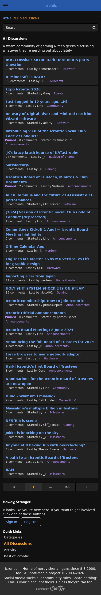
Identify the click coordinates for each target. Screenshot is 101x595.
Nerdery (51, 250)
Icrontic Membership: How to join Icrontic (45, 301)
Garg (46, 93)
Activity (10, 550)
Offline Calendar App (25, 246)
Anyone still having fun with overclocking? (45, 445)
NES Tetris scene (21, 421)
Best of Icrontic (16, 556)
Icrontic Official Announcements (36, 313)
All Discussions (18, 543)
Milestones (57, 412)
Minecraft (56, 81)
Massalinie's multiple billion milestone (42, 408)
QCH (43, 81)
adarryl (48, 123)
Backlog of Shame (61, 156)
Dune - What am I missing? (30, 396)
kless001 (46, 292)
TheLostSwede (49, 449)
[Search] (94, 27)
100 (67, 487)
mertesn (46, 280)
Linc (40, 106)
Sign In (11, 522)
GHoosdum (64, 140)
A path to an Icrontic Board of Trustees (42, 457)
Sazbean (58, 186)
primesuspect (48, 69)
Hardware (68, 69)
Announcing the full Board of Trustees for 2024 (50, 342)
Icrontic (50, 5)
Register (31, 522)
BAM (10, 470)
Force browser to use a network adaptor (43, 354)
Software (63, 123)
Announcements (17, 144)
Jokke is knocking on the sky (32, 433)
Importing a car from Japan (31, 276)
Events (58, 93)
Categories (13, 537)
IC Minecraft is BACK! (25, 77)
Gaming (50, 169)
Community (55, 106)
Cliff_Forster (51, 204)
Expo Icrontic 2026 (23, 89)
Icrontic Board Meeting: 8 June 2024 (40, 330)
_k (43, 156)
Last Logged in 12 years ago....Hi (36, 102)
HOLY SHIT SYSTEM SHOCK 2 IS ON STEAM (45, 288)
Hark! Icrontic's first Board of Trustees (41, 366)
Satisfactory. (17, 165)
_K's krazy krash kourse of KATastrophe (42, 152)
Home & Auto (65, 280)
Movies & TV (67, 400)
